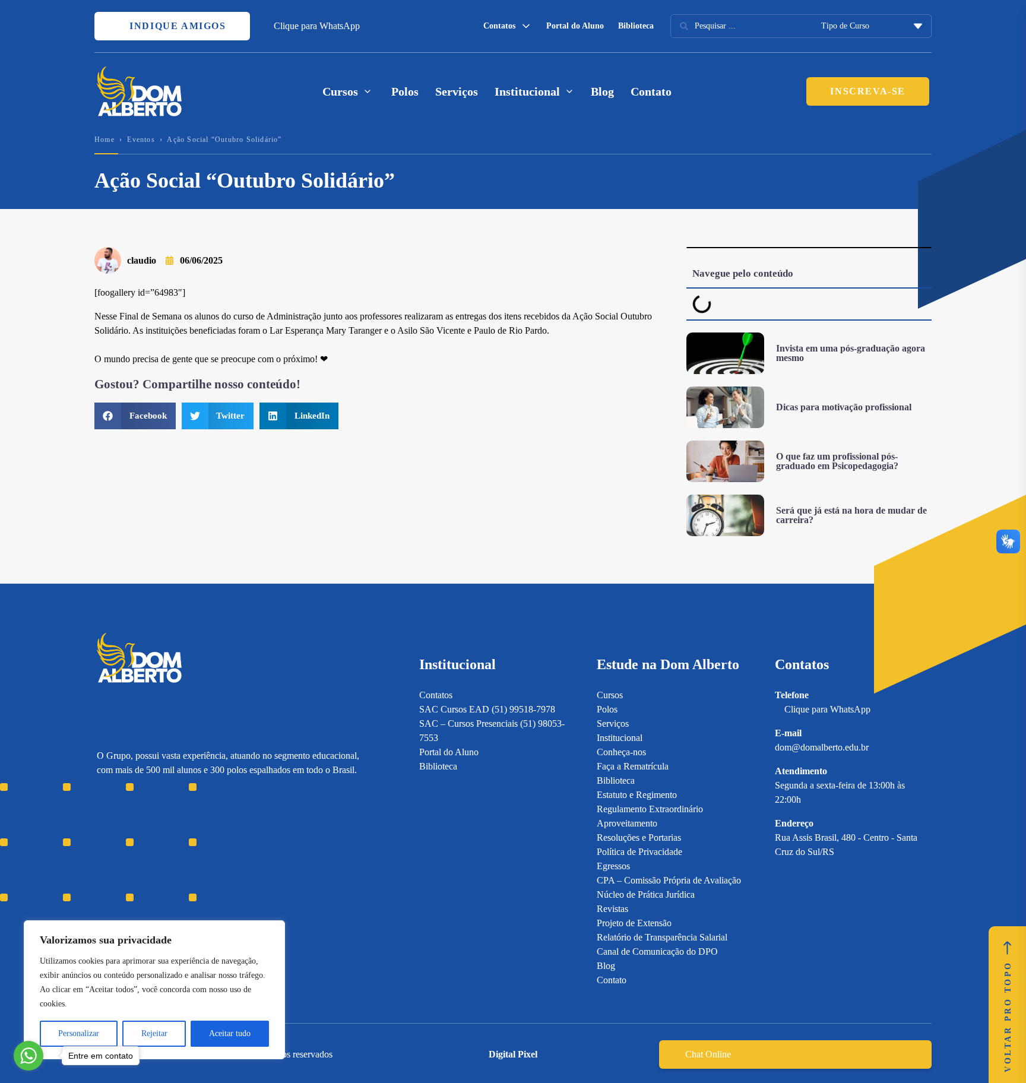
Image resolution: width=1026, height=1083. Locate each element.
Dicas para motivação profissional (843, 407)
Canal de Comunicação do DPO (657, 951)
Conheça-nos (621, 752)
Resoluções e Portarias (639, 837)
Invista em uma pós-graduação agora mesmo (850, 353)
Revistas (612, 909)
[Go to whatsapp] (28, 1056)
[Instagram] (102, 850)
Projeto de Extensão (634, 923)
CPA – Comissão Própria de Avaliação (669, 880)
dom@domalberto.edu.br (822, 747)
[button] (135, 416)
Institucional (619, 738)
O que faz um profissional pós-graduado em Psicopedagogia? (837, 461)
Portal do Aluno (575, 25)
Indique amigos (176, 26)
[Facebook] (123, 850)
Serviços (456, 91)
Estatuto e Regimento (637, 795)
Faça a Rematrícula (633, 766)
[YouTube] (144, 850)
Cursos (610, 695)
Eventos (140, 139)
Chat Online (708, 1054)
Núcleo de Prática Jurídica (646, 894)
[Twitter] (164, 850)
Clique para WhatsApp (317, 26)
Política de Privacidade (639, 852)
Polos (405, 91)
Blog (602, 91)
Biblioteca (636, 25)
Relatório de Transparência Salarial (662, 937)
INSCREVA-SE (867, 91)
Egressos (613, 866)
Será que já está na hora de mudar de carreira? (851, 515)
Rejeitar (154, 1033)
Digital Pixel (513, 1054)
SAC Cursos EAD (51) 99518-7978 (487, 709)
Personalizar (78, 1033)
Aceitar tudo (230, 1033)
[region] (154, 989)
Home (104, 139)
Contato (651, 91)
